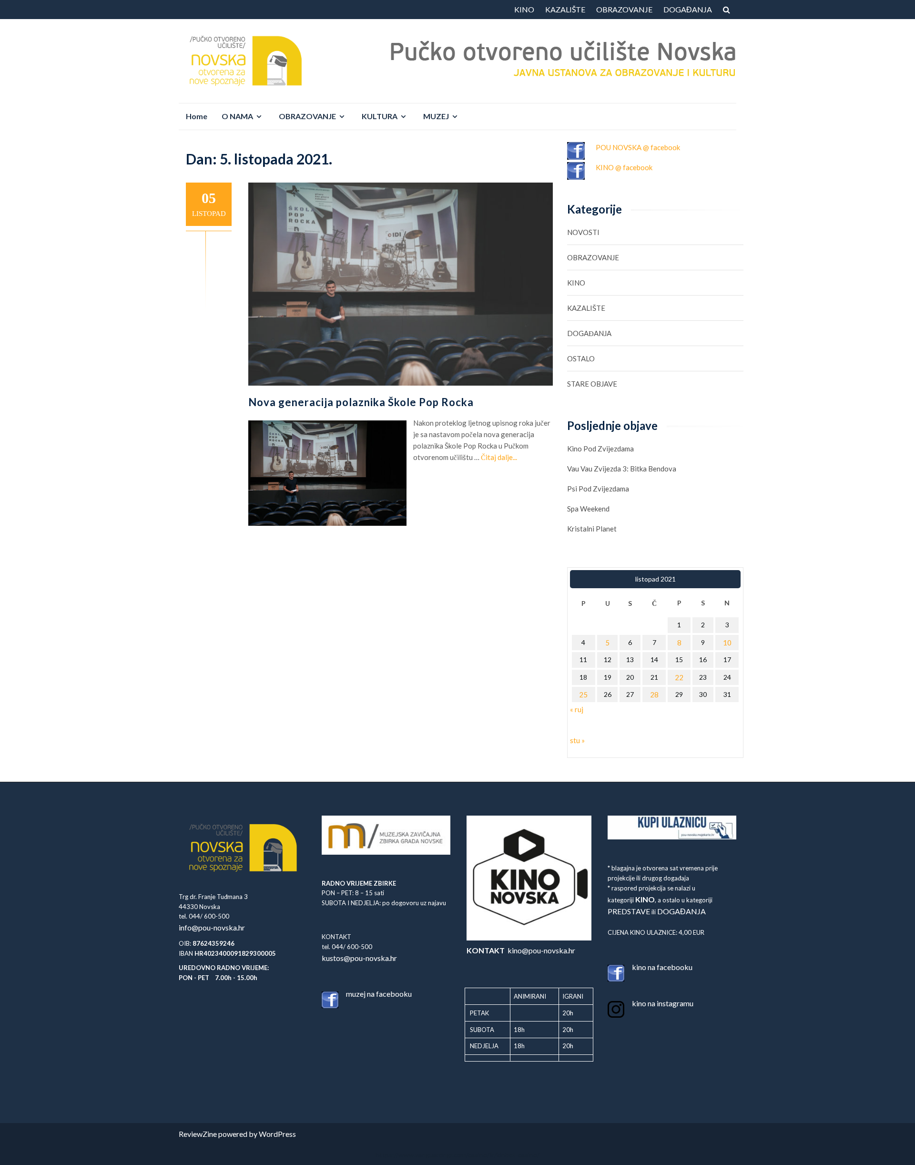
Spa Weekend (588, 508)
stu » (577, 740)
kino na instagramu (662, 1003)
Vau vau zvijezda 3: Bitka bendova (621, 468)
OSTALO (581, 358)
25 (583, 694)
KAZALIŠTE (565, 9)
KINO (524, 9)
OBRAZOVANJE (624, 9)
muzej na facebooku (379, 993)
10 (727, 642)
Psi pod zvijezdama (598, 488)
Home (196, 116)
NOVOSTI (583, 232)
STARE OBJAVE (592, 383)
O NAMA (237, 116)
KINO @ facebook (624, 167)
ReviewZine (198, 1133)
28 (654, 694)
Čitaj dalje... (499, 457)
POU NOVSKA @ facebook (638, 147)
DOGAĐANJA (687, 9)
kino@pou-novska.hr (521, 950)
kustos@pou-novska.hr (359, 957)
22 (679, 677)
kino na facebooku (662, 966)
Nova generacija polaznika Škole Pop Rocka (361, 402)
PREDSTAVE (629, 911)
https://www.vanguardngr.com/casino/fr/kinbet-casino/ (457, 1155)
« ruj (576, 709)
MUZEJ (436, 116)
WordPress (277, 1133)
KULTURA (379, 116)
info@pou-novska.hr (212, 927)
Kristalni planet (592, 528)
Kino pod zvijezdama (600, 448)
